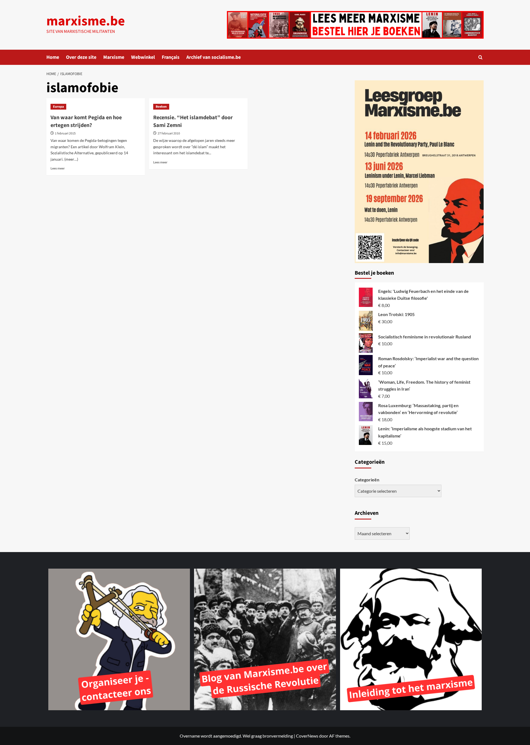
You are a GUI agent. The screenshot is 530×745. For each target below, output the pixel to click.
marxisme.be (85, 21)
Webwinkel (143, 57)
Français (170, 57)
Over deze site (81, 57)
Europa (58, 106)
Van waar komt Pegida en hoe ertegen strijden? (86, 121)
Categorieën (367, 479)
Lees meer (58, 168)
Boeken (161, 106)
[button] (480, 57)
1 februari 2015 (65, 133)
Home (52, 57)
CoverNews (307, 735)
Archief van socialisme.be (213, 57)
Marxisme (113, 57)
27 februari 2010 (169, 133)
